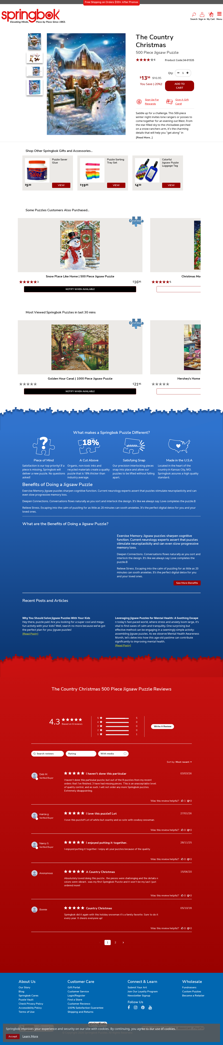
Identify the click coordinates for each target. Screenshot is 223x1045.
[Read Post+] (30, 634)
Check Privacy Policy (31, 1004)
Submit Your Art (137, 987)
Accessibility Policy (30, 1008)
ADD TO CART (180, 86)
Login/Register (76, 995)
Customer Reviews (79, 1004)
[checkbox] (113, 754)
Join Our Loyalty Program (143, 991)
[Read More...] (144, 137)
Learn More (30, 1036)
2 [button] (115, 942)
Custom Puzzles (191, 991)
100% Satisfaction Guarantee (85, 1008)
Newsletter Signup (139, 995)
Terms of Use (26, 1012)
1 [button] (107, 942)
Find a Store (75, 999)
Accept (12, 1036)
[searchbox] (47, 754)
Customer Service (78, 991)
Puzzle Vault (26, 999)
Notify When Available (80, 289)
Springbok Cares (28, 995)
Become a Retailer (193, 995)
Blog (21, 991)
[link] (117, 735)
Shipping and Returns (80, 1012)
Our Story (24, 987)
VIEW (61, 185)
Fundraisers (189, 987)
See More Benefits (187, 583)
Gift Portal (74, 987)
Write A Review (162, 726)
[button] (100, 942)
